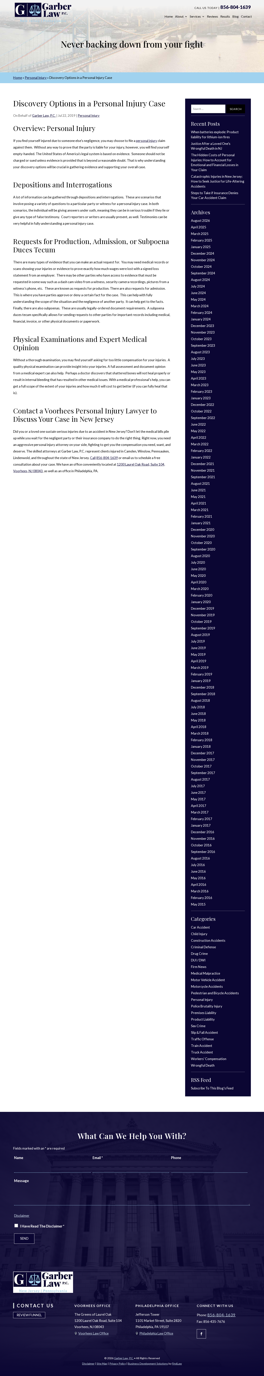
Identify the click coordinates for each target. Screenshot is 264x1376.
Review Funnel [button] (29, 1315)
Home (168, 16)
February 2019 (201, 674)
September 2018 (203, 694)
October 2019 (201, 622)
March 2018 (200, 733)
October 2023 (201, 339)
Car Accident (200, 927)
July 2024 (198, 286)
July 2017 (198, 786)
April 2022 (198, 437)
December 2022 (202, 405)
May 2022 (198, 431)
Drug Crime (199, 954)
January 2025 (201, 247)
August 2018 (200, 700)
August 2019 (200, 635)
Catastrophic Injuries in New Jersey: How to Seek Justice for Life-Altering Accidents (217, 181)
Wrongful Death (203, 1065)
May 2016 (198, 878)
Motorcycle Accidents (207, 986)
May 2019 (198, 654)
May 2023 (198, 372)
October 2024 (201, 267)
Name (18, 1158)
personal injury (146, 141)
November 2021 (203, 470)
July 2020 (198, 562)
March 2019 (200, 668)
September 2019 (203, 628)
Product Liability (203, 1019)
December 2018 (202, 687)
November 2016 (203, 839)
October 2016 (201, 845)
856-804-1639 (235, 7)
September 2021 (203, 477)
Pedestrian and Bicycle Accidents (215, 993)
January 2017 (201, 825)
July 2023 (198, 359)
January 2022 (201, 457)
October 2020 (201, 543)
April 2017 (198, 806)
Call (93, 458)
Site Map (102, 1363)
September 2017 (203, 773)
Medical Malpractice (205, 973)
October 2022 (201, 411)
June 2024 (198, 293)
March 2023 (200, 385)
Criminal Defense (203, 947)
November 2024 (203, 260)
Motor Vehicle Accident (208, 980)
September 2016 (203, 852)
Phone (176, 1158)
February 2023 (201, 391)
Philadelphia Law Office (156, 1333)
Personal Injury (89, 116)
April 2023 (198, 378)
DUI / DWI (198, 960)
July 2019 (198, 641)
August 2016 (200, 858)
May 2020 (198, 576)
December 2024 (202, 253)
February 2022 (201, 451)
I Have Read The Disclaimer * (42, 1226)
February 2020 (201, 595)
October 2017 (201, 766)
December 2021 (202, 464)
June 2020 (198, 569)
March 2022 (200, 444)
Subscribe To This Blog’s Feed (212, 1088)
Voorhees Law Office (93, 1333)
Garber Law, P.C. (44, 116)
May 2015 (198, 904)
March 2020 (200, 589)
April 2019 (198, 661)
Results (225, 16)
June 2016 (198, 871)
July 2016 (198, 865)
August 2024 (200, 280)
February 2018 (201, 740)
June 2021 (198, 490)
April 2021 (198, 503)
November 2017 (203, 760)
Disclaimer (21, 1216)
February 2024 (201, 313)
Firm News (198, 967)
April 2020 (198, 582)
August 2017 (200, 779)
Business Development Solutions (148, 1363)
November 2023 (203, 332)
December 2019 (202, 608)
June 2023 (198, 365)
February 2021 (201, 516)
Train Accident (201, 1046)
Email (98, 1158)
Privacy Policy (117, 1363)
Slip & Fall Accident (204, 1032)
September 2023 (203, 345)
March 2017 (200, 812)
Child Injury (199, 934)
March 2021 (200, 510)
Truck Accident (202, 1052)
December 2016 (202, 832)
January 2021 (201, 523)
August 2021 (200, 483)
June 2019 (198, 648)
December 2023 (202, 326)
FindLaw (177, 1363)
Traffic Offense (202, 1039)
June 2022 (198, 424)
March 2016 (200, 891)
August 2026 (200, 221)
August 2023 (200, 352)
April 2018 (198, 727)
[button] (260, 1348)
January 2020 (201, 602)
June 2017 (198, 792)
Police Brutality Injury (206, 1006)
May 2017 (198, 799)
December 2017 (202, 753)
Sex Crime (198, 1026)
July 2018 (198, 707)
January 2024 (201, 319)
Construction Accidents (208, 940)
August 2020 (200, 556)
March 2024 (200, 306)
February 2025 (201, 240)
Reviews (212, 16)
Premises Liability (203, 1013)
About (179, 16)
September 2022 (203, 418)
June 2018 (198, 714)
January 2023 (201, 398)
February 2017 (201, 819)
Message (21, 1181)
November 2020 (203, 536)
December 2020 (202, 530)
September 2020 (203, 549)
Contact (246, 16)
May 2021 (198, 497)
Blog (235, 16)
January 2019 (201, 681)
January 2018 (201, 746)
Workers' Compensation (208, 1059)
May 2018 (198, 720)
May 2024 (198, 299)
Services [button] (195, 16)
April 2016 (198, 885)
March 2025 (200, 234)
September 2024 (203, 273)
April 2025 (198, 227)
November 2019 (203, 615)
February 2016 (201, 898)
